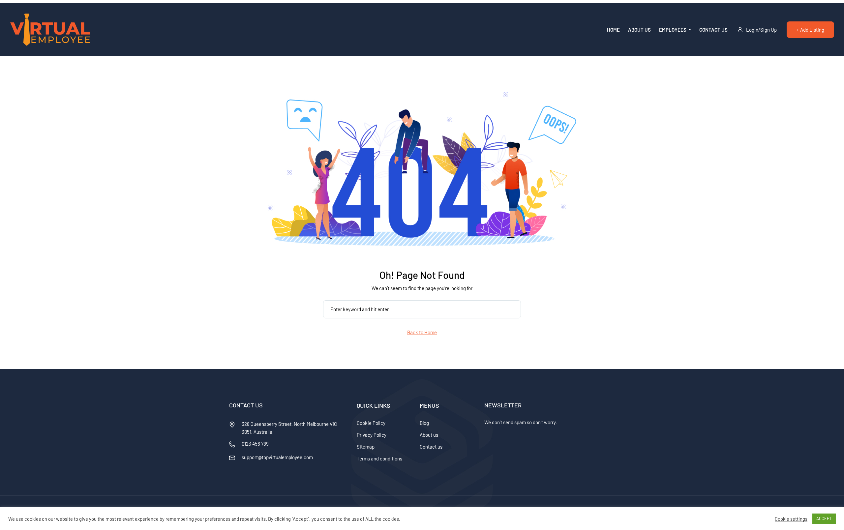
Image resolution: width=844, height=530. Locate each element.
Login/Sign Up (761, 30)
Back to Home (422, 332)
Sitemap (366, 447)
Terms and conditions (379, 458)
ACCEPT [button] (824, 518)
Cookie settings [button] (791, 519)
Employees (673, 30)
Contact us (713, 30)
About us (639, 30)
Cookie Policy (371, 423)
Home (613, 30)
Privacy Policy (371, 435)
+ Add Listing (810, 30)
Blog (424, 423)
